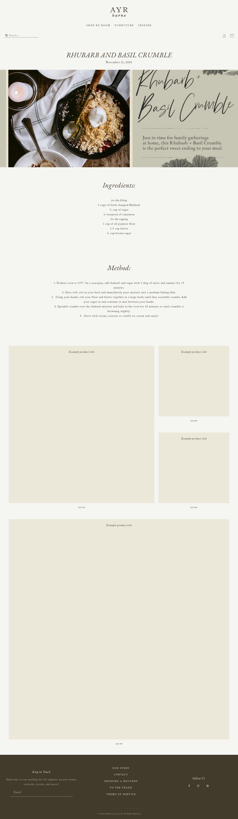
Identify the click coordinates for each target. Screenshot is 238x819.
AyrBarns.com (111, 814)
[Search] (6, 35)
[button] (98, 25)
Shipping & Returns (121, 781)
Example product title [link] (81, 352)
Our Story (121, 768)
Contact (121, 775)
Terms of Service (121, 794)
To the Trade (121, 788)
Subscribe (70, 793)
